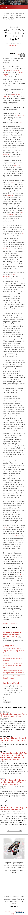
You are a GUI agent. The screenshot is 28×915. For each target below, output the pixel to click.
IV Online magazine (14, 13)
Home (5, 13)
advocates (18, 115)
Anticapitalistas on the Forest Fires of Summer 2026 (13, 715)
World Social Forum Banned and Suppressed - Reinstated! (14, 739)
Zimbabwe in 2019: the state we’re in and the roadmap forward (12, 665)
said (21, 122)
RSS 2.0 (14, 914)
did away (12, 182)
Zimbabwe (8, 645)
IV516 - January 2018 (10, 15)
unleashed (9, 195)
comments (16, 165)
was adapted (16, 536)
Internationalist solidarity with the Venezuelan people (14, 808)
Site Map (8, 912)
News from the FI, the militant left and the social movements (13, 708)
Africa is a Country (9, 624)
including (6, 154)
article (5, 527)
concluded (6, 249)
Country (6, 698)
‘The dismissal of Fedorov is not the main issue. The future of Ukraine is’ (13, 782)
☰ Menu (4, 7)
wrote (19, 574)
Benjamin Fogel (14, 45)
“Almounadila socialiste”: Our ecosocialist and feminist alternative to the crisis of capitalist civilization (13, 756)
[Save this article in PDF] (19, 54)
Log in (14, 912)
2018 (22, 13)
